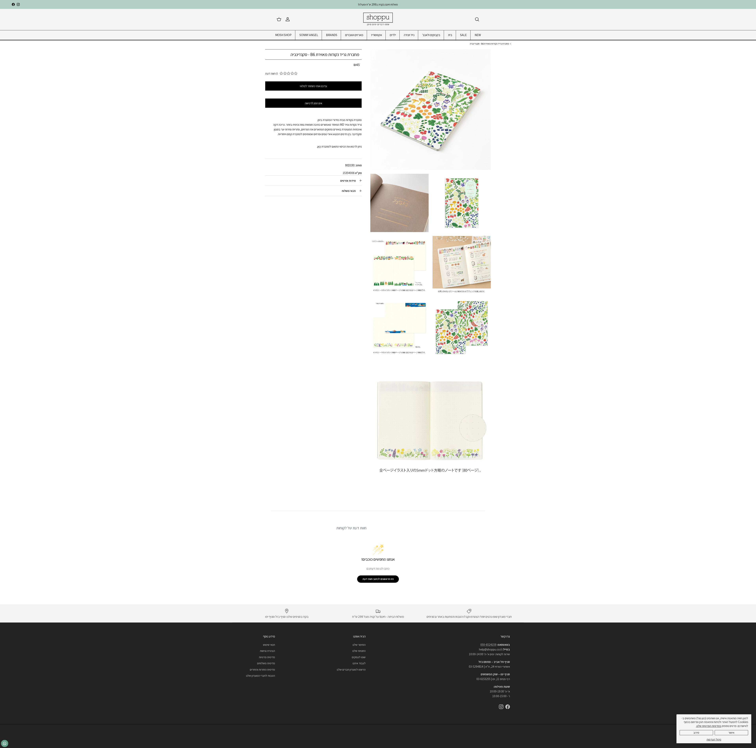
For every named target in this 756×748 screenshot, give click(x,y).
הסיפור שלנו (359, 645)
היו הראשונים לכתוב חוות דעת (378, 579)
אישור (731, 732)
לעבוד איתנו (359, 663)
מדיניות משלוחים (266, 663)
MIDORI (350, 165)
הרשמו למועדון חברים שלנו (351, 669)
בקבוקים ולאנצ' (431, 35)
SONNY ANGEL (308, 35)
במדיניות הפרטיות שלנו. (708, 726)
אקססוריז (376, 35)
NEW (478, 35)
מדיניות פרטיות (267, 657)
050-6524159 (488, 645)
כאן (319, 146)
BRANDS (331, 35)
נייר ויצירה (409, 35)
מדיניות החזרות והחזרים (262, 669)
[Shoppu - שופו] (378, 19)
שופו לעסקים (359, 657)
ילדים (393, 35)
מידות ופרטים (348, 180)
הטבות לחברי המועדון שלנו (260, 675)
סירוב (696, 732)
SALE (463, 35)
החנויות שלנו (359, 651)
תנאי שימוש (269, 645)
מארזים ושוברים (354, 35)
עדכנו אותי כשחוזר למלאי (313, 86)
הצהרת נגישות (267, 651)
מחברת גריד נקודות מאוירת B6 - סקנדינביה (489, 43)
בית (450, 35)
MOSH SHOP (283, 35)
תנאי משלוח (349, 191)
